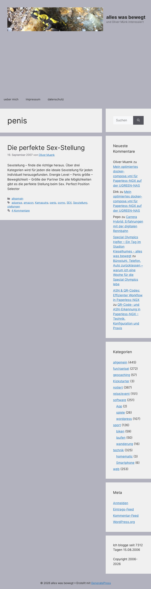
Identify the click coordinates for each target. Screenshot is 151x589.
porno (61, 202)
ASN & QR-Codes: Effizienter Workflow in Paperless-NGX (128, 295)
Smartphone (125, 463)
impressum (33, 99)
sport (117, 425)
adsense (17, 202)
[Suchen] (138, 120)
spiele (120, 412)
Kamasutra (41, 202)
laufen (120, 437)
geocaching (121, 375)
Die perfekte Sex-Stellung (46, 147)
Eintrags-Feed (123, 509)
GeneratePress (101, 583)
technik (118, 450)
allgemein (17, 198)
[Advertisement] (75, 66)
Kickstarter (121, 381)
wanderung (124, 444)
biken (120, 431)
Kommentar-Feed (126, 515)
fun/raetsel (121, 368)
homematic (124, 456)
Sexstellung (80, 202)
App (119, 406)
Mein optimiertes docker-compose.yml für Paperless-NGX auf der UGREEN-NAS (127, 176)
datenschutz (56, 99)
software (119, 400)
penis (53, 202)
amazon (29, 202)
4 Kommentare (21, 210)
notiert (118, 387)
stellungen (13, 206)
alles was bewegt (125, 17)
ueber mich (11, 99)
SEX (69, 202)
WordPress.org (124, 522)
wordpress (124, 419)
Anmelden (120, 503)
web (116, 469)
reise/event (121, 394)
